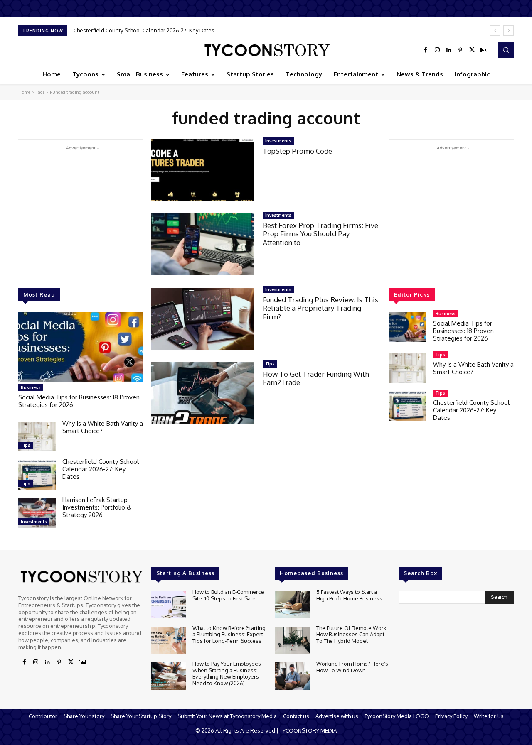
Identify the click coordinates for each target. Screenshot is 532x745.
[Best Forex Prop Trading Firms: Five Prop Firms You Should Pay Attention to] (202, 244)
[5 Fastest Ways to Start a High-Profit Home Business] (292, 604)
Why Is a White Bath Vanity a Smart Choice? (102, 427)
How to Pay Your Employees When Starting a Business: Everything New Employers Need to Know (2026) (226, 673)
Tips (25, 445)
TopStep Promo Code (297, 151)
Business (31, 387)
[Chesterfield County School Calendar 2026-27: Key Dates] (37, 475)
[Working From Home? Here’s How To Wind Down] (292, 676)
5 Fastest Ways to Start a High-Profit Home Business (349, 595)
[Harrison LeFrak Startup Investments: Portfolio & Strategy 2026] (37, 513)
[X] (472, 50)
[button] (506, 50)
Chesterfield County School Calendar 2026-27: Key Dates (144, 30)
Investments (34, 521)
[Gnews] (484, 50)
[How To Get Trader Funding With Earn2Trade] (202, 393)
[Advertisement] (80, 210)
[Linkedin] (449, 50)
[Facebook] (425, 50)
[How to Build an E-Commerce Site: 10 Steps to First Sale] (168, 604)
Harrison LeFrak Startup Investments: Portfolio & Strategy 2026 (96, 507)
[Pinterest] (460, 50)
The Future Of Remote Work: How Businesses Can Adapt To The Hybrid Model (352, 634)
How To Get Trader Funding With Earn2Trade (316, 378)
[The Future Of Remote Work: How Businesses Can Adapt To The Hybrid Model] (292, 640)
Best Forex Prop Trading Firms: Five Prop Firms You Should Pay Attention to (320, 234)
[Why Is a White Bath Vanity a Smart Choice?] (37, 436)
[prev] (495, 30)
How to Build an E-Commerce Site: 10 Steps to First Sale (228, 595)
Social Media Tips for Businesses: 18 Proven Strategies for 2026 (79, 401)
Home (24, 92)
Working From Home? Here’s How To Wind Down (352, 667)
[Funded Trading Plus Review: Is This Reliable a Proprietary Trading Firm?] (202, 319)
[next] (508, 30)
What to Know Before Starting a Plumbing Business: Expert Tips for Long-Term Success (229, 634)
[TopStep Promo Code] (202, 170)
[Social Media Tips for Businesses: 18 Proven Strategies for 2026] (80, 347)
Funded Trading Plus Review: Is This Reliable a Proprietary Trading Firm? (320, 308)
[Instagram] (437, 50)
